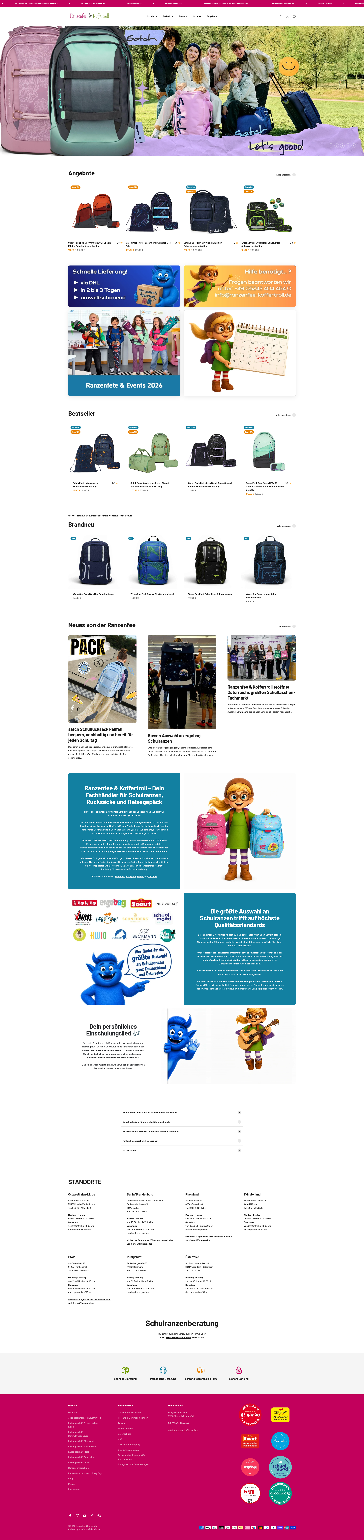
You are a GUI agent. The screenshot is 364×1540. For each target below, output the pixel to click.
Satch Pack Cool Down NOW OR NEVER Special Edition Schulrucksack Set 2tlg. (265, 486)
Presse (71, 1483)
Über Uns (72, 1412)
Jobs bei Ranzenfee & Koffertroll (84, 1417)
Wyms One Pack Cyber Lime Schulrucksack (210, 594)
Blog (70, 1478)
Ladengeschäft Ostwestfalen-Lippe (83, 1425)
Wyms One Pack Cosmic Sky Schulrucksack (153, 594)
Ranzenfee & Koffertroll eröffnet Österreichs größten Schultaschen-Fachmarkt (261, 692)
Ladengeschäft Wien (78, 1462)
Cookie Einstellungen (128, 1449)
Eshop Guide (94, 1529)
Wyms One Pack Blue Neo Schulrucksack (93, 594)
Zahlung (122, 1423)
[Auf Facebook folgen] (70, 1516)
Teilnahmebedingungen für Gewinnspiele (131, 1457)
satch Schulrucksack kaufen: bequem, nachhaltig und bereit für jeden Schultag (100, 734)
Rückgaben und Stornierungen (133, 1464)
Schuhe (197, 16)
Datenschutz (124, 1433)
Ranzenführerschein (78, 1467)
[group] (182, 91)
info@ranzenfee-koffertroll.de (183, 1430)
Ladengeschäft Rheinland (81, 1441)
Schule (150, 16)
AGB (120, 1439)
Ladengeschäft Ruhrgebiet (81, 1457)
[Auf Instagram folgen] (77, 1516)
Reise (182, 16)
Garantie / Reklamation (129, 1412)
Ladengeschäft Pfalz (78, 1451)
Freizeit (166, 16)
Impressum (73, 1489)
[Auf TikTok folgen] (92, 1516)
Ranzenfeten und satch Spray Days (85, 1473)
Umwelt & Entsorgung (129, 1444)
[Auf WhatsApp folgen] (99, 1516)
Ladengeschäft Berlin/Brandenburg (78, 1434)
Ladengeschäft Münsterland (82, 1446)
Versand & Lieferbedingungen (133, 1417)
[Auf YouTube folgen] (85, 1516)
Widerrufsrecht (126, 1428)
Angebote (212, 16)
